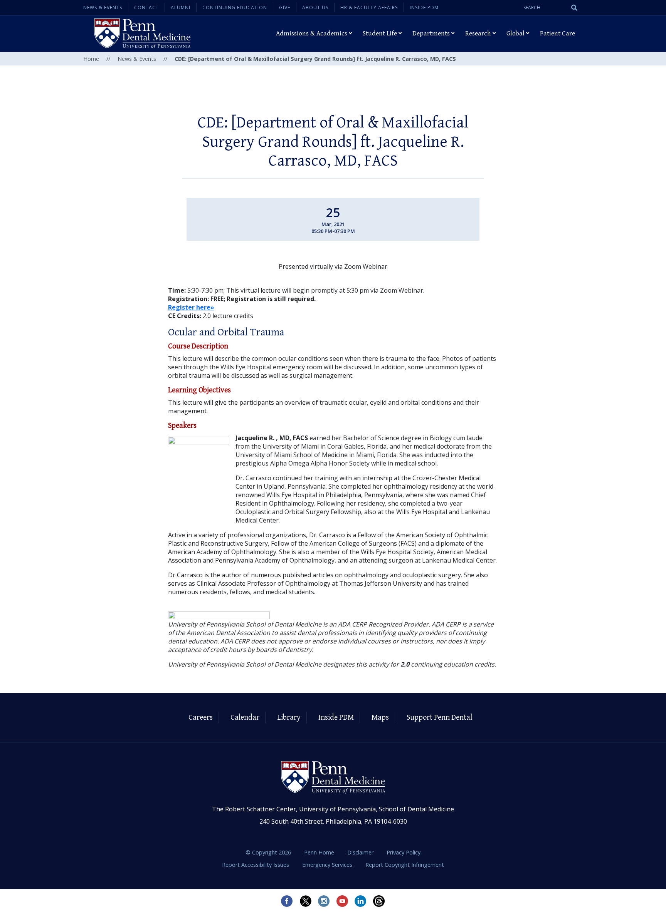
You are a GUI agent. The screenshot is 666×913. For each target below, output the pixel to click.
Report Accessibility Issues (256, 864)
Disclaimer (361, 852)
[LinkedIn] (361, 901)
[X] (305, 901)
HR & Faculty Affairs (369, 7)
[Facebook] (287, 901)
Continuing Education (234, 7)
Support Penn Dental (439, 717)
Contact (146, 7)
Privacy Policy (403, 852)
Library (289, 717)
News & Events (102, 7)
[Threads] (379, 901)
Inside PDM (424, 7)
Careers (200, 717)
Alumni (180, 7)
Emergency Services (328, 864)
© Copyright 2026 (268, 852)
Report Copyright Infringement (404, 864)
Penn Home (320, 852)
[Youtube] (342, 901)
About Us (315, 7)
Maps (380, 717)
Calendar (244, 717)
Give (284, 7)
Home (91, 58)
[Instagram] (324, 901)
